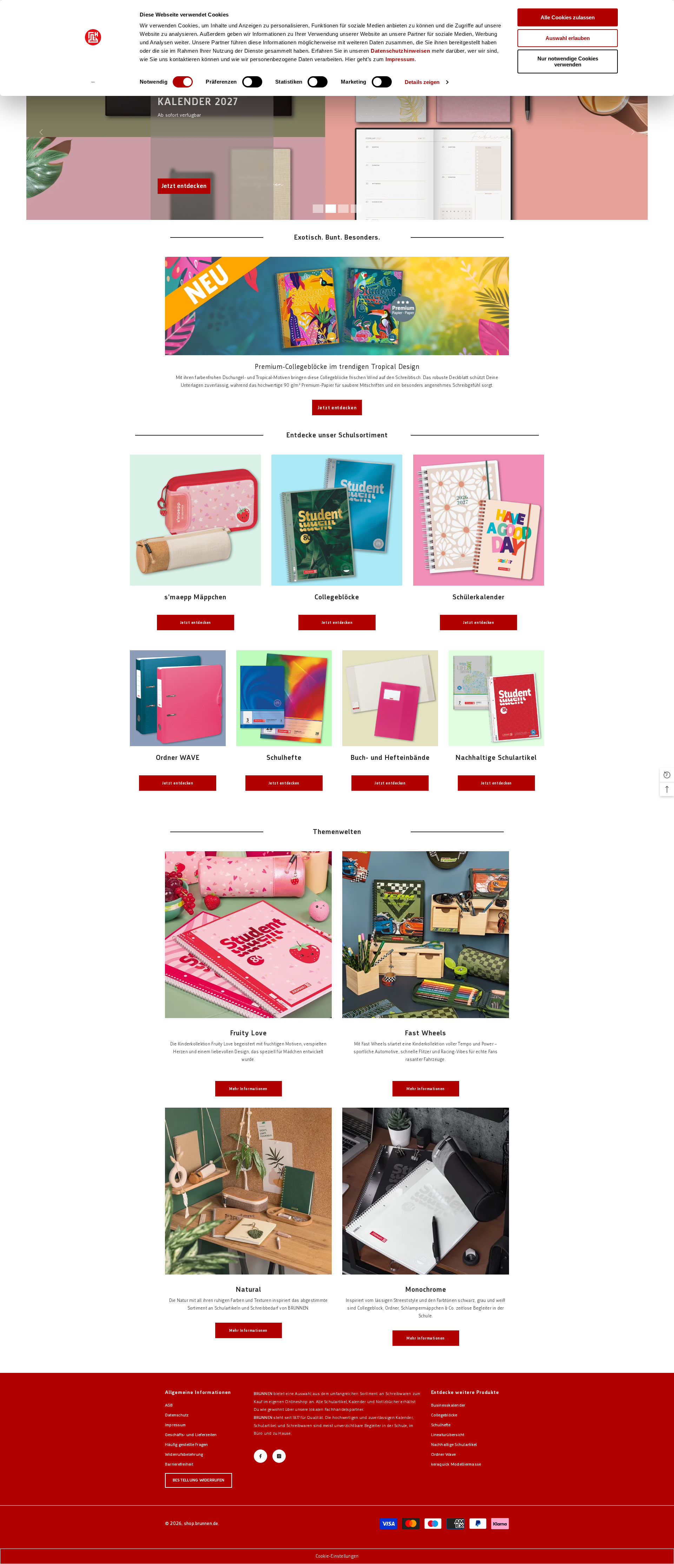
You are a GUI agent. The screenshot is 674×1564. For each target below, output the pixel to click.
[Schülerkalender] (478, 520)
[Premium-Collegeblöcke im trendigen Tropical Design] (337, 306)
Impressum (400, 59)
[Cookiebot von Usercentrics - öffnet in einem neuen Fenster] (93, 82)
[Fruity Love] (248, 934)
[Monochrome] (425, 1191)
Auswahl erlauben (568, 38)
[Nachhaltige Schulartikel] (496, 698)
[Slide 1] (318, 208)
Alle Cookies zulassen (568, 17)
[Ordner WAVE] (178, 698)
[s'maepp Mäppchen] (195, 520)
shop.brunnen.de (201, 1523)
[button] (667, 775)
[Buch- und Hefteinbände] (390, 698)
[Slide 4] (356, 208)
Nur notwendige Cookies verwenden (567, 61)
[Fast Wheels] (425, 934)
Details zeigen (422, 82)
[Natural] (248, 1191)
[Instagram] (279, 1456)
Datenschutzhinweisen (400, 51)
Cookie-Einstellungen (337, 1556)
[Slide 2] (330, 208)
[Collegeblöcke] (336, 520)
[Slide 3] (343, 208)
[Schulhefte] (284, 698)
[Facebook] (260, 1456)
